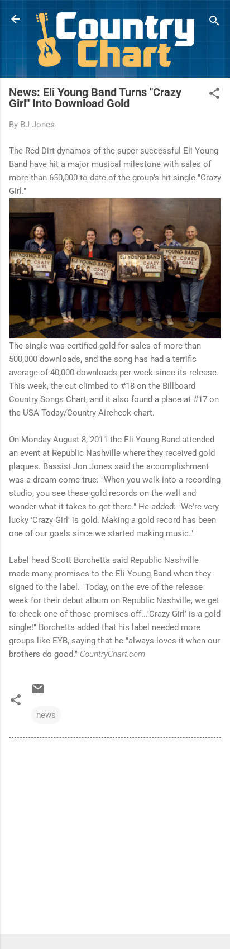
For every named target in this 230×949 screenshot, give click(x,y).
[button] (214, 95)
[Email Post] (38, 693)
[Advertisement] (115, 838)
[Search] (214, 23)
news (46, 715)
